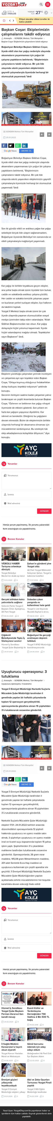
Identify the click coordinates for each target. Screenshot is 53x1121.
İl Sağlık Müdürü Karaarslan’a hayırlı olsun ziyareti (11, 1047)
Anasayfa (8, 38)
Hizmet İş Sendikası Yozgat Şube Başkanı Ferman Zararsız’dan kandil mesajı (12, 1012)
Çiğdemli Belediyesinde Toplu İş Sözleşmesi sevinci (13, 638)
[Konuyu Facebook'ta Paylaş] (4, 145)
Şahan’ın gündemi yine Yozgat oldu (39, 565)
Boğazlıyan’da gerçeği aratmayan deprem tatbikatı (39, 638)
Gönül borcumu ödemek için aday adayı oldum (36, 1047)
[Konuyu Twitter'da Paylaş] (11, 145)
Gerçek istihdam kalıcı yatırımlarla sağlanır (13, 601)
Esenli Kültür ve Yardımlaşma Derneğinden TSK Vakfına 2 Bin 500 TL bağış (38, 1014)
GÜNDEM (18, 38)
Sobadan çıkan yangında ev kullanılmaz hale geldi (38, 602)
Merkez (26, 38)
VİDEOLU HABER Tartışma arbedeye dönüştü (11, 566)
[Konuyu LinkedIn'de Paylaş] (25, 145)
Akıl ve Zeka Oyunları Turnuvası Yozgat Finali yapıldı (39, 1082)
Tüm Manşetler (36, 38)
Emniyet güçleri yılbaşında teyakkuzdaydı (9, 1082)
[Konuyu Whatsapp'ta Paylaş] (18, 145)
